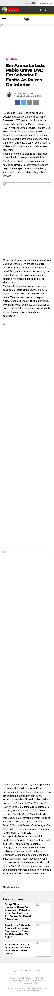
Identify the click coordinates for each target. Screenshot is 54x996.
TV (35, 983)
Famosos (37, 980)
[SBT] (4, 10)
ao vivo (14, 10)
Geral (21, 978)
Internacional (25, 983)
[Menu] (49, 10)
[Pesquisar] (44, 10)
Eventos (30, 978)
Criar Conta (46, 3)
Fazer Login (31, 3)
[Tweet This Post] (23, 102)
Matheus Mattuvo (25, 93)
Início (13, 978)
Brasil (28, 980)
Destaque (18, 980)
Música (40, 978)
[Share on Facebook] (17, 102)
